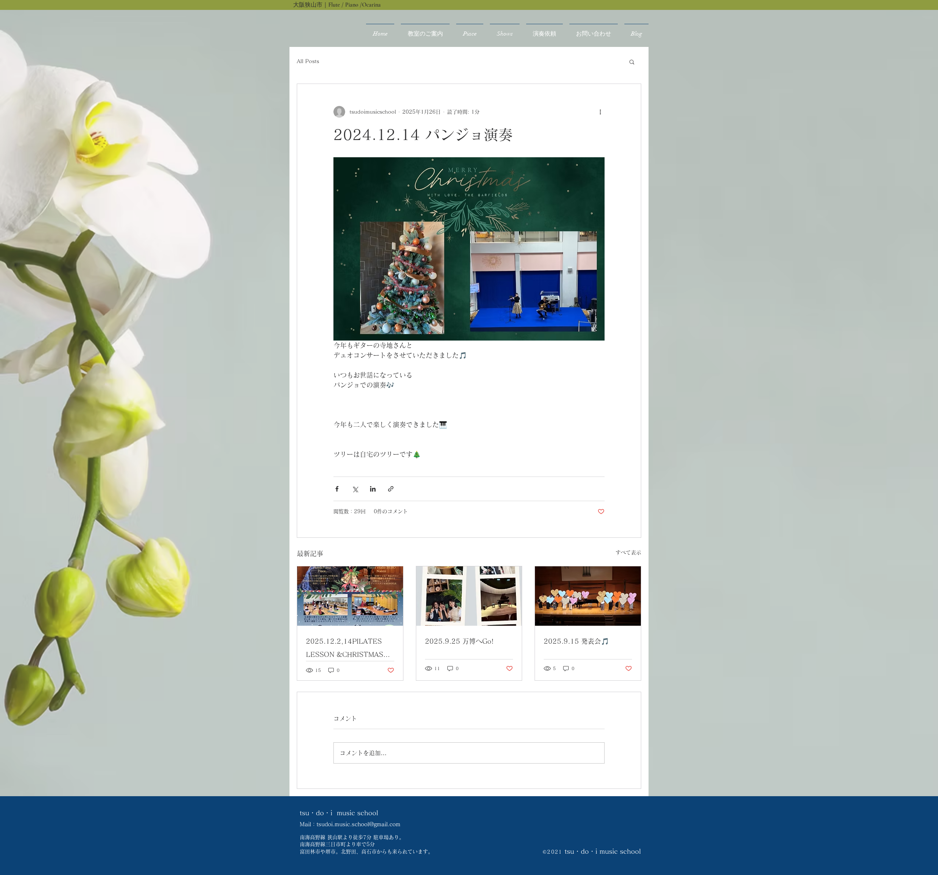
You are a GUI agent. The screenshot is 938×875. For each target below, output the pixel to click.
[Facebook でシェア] (336, 488)
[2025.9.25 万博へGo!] (469, 596)
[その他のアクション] (600, 111)
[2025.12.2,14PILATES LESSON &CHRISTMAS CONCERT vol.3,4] (350, 596)
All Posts (308, 61)
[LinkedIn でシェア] (372, 488)
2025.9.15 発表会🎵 (576, 641)
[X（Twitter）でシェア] (354, 488)
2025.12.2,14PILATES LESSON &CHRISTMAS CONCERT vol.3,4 (344, 649)
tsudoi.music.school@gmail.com (358, 824)
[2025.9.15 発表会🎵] (588, 596)
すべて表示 (628, 552)
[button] (631, 62)
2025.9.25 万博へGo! (459, 641)
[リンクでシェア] (390, 488)
